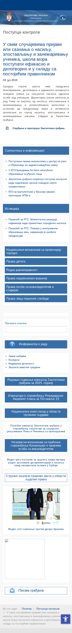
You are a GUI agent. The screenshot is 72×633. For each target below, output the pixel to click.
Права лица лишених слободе (27, 298)
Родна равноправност (22, 270)
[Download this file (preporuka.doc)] (9, 128)
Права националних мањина (26, 278)
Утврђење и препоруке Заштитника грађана (38, 128)
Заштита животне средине (24, 367)
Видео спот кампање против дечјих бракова (36, 529)
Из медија (12, 208)
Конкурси (14, 359)
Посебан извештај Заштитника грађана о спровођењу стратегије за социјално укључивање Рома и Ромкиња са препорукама (36, 428)
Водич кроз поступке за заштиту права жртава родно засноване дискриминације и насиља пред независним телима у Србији (36, 462)
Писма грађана (31, 590)
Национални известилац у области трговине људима (36, 413)
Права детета (15, 261)
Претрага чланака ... (17, 323)
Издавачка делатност (21, 363)
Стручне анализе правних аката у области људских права (36, 477)
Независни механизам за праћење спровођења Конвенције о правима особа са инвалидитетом (36, 445)
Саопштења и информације (24, 150)
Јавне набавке (17, 356)
